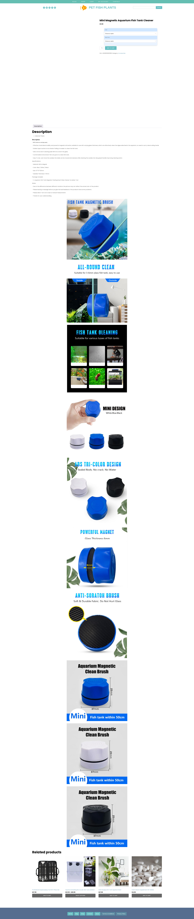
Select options (80, 895)
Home (70, 914)
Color (106, 29)
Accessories (121, 53)
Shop (83, 1)
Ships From (107, 37)
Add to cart (111, 48)
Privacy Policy (121, 914)
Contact (116, 1)
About (97, 914)
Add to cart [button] (47, 895)
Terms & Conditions (108, 914)
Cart (92, 1)
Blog (75, 1)
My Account (103, 1)
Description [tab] (38, 126)
